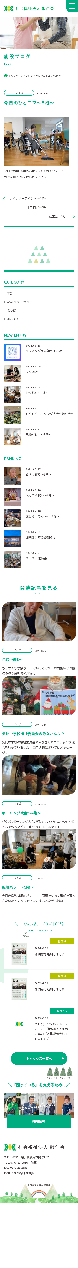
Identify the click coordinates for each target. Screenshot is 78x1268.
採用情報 (39, 1121)
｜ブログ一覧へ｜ (39, 207)
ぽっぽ (11, 310)
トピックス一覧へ (39, 1058)
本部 (10, 293)
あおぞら (13, 318)
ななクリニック (18, 301)
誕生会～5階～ (59, 216)
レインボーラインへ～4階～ (28, 198)
